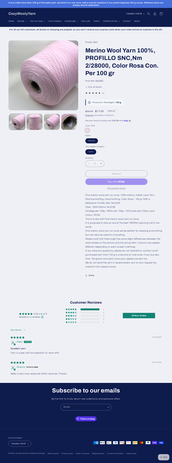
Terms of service (82, 453)
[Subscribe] (108, 407)
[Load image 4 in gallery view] (69, 122)
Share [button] (91, 275)
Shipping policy (98, 453)
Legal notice (131, 453)
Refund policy (53, 453)
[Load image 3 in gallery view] (52, 122)
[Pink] (87, 130)
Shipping (89, 115)
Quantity (89, 158)
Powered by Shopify (37, 453)
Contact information (115, 453)
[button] (22, 21)
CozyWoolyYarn (21, 453)
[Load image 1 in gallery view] (17, 122)
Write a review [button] (139, 315)
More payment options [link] (116, 188)
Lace (92, 152)
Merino (93, 141)
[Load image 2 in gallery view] (34, 122)
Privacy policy (67, 453)
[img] (18, 337)
